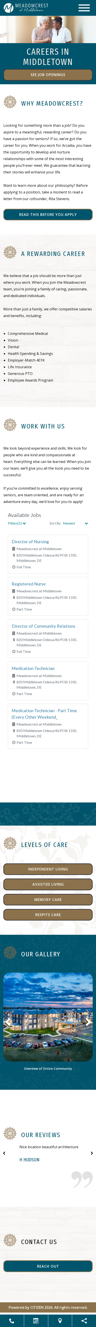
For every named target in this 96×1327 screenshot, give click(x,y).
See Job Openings (48, 74)
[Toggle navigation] (84, 8)
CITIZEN (37, 1307)
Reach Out (48, 1266)
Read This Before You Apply (48, 214)
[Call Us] (12, 1321)
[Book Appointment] (36, 1321)
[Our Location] (60, 1321)
